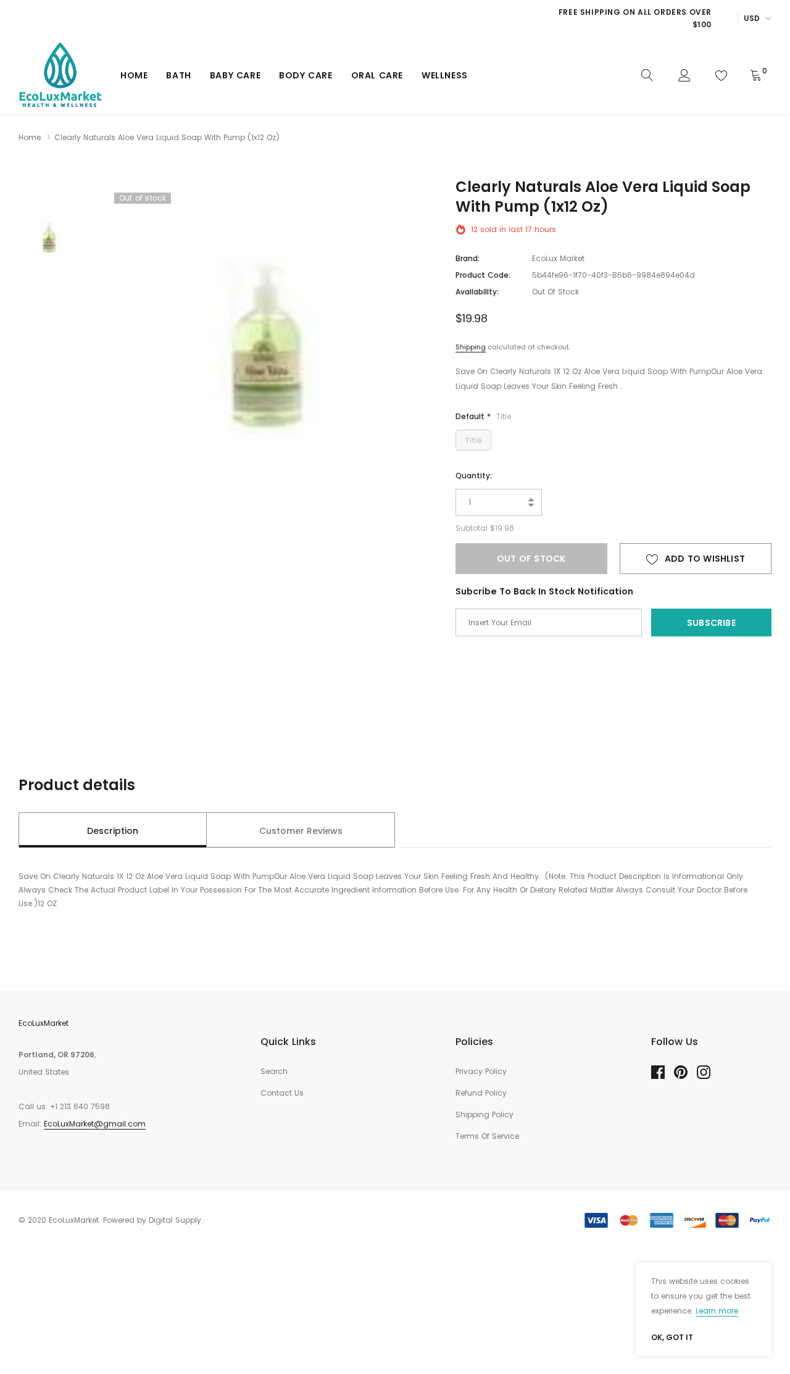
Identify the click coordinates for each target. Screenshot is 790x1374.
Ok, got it (672, 1337)
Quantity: (473, 475)
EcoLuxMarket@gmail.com (95, 1123)
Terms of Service (487, 1136)
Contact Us (282, 1093)
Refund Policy (481, 1093)
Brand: (467, 258)
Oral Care (377, 75)
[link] (647, 75)
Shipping (470, 347)
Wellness (445, 75)
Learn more (717, 1310)
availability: (477, 291)
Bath (178, 75)
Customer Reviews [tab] (301, 831)
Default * (483, 416)
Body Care (305, 75)
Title (473, 440)
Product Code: (482, 275)
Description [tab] (112, 831)
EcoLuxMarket (44, 1023)
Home (134, 75)
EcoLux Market (558, 258)
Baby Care (235, 75)
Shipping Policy (484, 1114)
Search (274, 1071)
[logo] (60, 75)
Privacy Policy (481, 1071)
